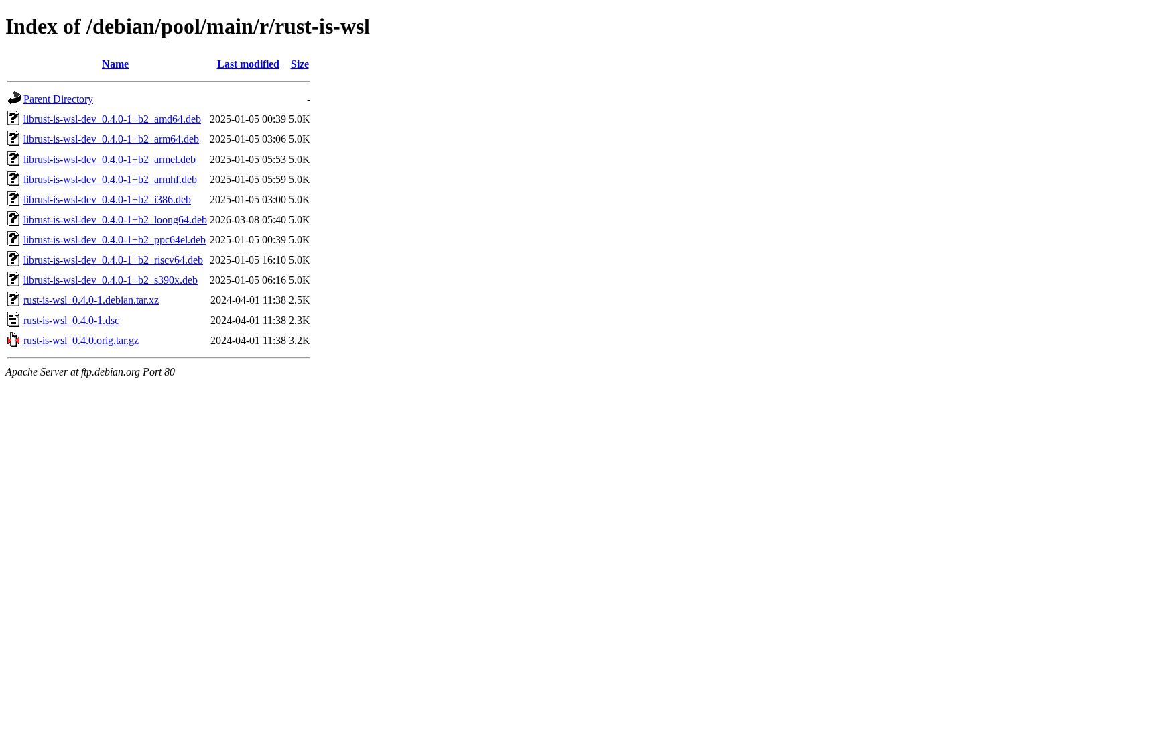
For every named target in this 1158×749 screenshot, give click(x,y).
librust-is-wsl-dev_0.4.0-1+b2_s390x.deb (110, 280)
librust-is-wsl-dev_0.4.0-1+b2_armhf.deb (110, 179)
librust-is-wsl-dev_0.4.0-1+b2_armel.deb (109, 159)
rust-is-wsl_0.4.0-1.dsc (71, 320)
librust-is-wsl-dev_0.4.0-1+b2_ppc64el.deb (114, 239)
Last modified (248, 64)
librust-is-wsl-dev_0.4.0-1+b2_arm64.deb (111, 139)
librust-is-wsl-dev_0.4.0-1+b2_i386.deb (107, 199)
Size (300, 64)
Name (115, 64)
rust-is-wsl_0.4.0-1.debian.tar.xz (91, 300)
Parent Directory (58, 99)
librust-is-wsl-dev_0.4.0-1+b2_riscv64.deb (113, 260)
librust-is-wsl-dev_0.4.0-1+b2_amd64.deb (112, 119)
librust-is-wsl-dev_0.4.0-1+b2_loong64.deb (115, 219)
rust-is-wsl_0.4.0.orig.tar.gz (81, 340)
